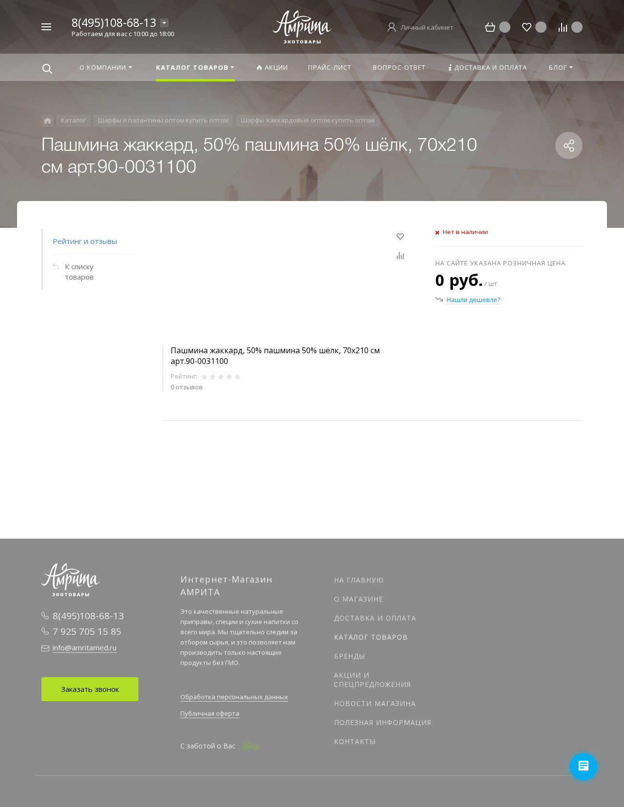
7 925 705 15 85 (87, 631)
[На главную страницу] (302, 25)
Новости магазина (375, 703)
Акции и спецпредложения (372, 679)
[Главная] (47, 121)
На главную (359, 580)
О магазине (358, 599)
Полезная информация (382, 722)
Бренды (349, 656)
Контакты (355, 741)
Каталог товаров (371, 637)
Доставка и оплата (375, 618)
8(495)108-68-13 (114, 22)
